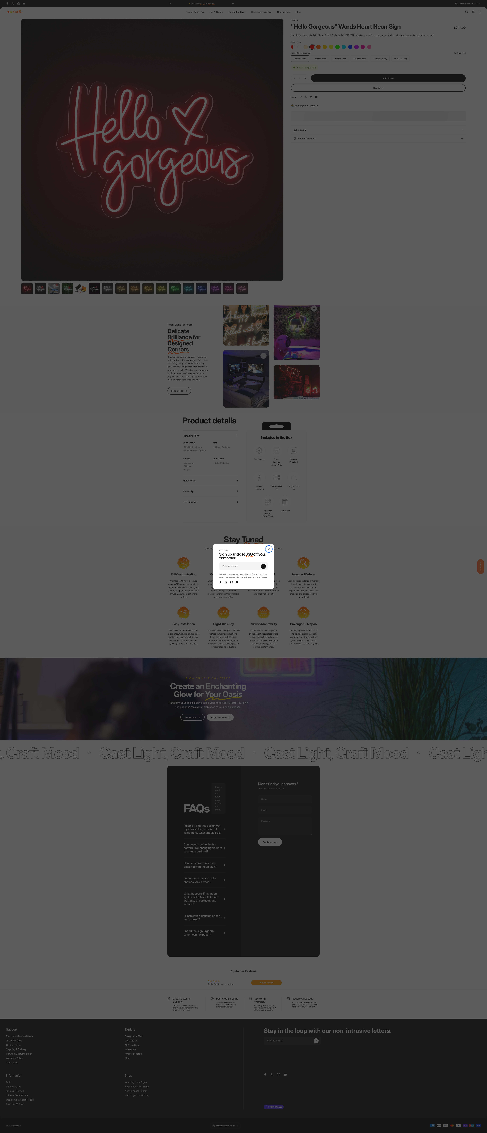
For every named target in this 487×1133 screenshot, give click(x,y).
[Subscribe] (263, 566)
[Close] (269, 549)
